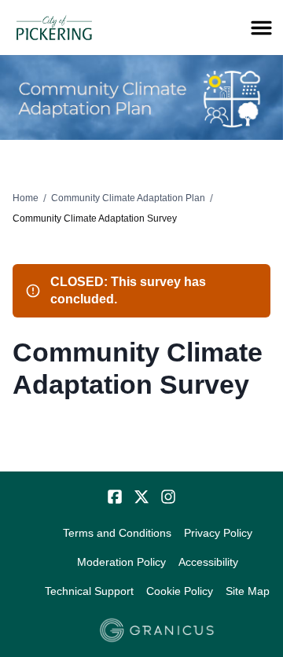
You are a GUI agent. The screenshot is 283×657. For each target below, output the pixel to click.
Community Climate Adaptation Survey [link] (95, 218)
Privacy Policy (218, 533)
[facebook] (114, 496)
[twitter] (141, 496)
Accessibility (208, 562)
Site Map (248, 591)
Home (26, 198)
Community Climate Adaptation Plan (128, 198)
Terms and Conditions (117, 533)
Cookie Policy (179, 591)
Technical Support (89, 591)
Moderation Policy (121, 562)
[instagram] (168, 496)
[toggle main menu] (261, 28)
